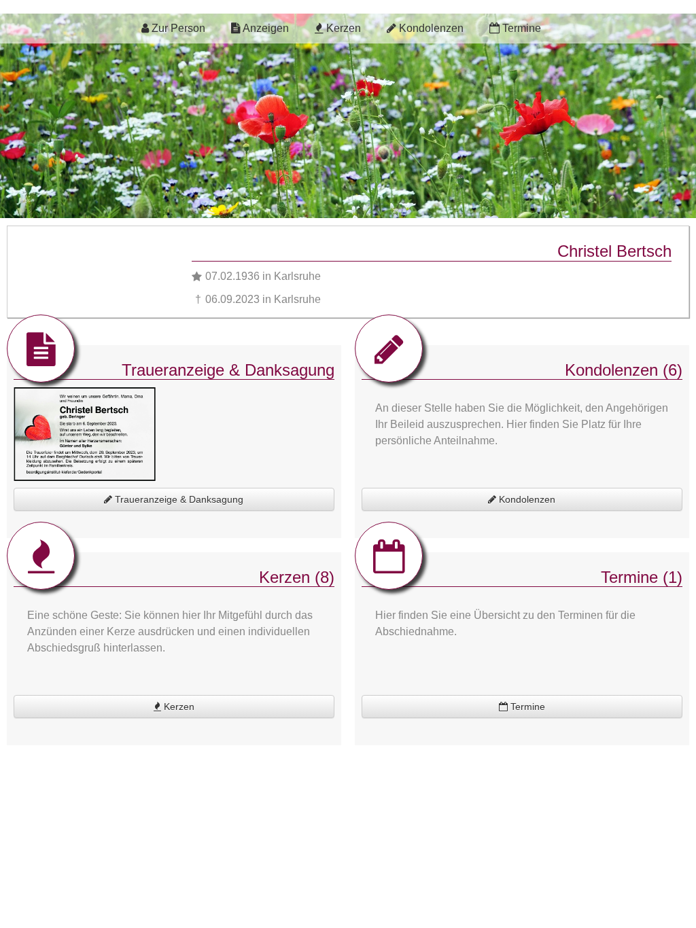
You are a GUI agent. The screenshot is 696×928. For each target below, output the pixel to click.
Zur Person (177, 28)
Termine (520, 28)
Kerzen (342, 28)
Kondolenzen (430, 28)
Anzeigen (265, 28)
